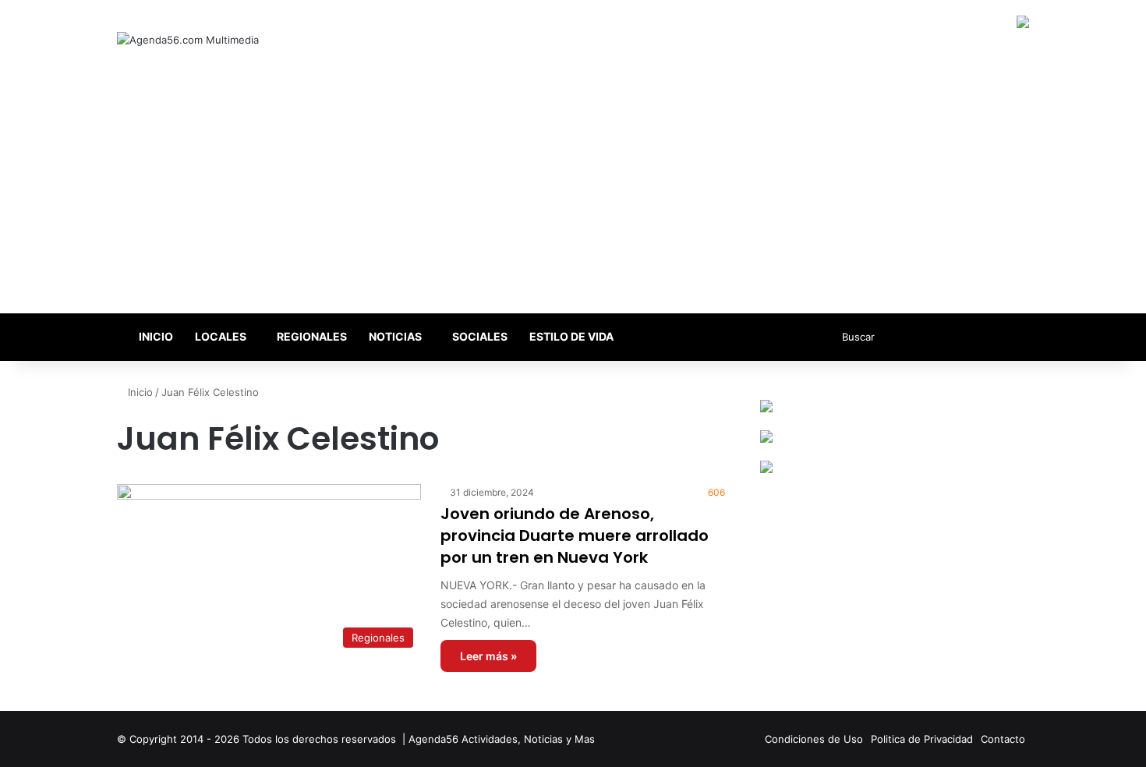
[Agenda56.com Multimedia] (188, 39)
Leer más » (488, 656)
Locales (220, 336)
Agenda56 (433, 739)
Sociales (480, 336)
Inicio (154, 336)
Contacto (1003, 739)
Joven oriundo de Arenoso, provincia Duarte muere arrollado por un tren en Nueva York (574, 535)
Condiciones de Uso (814, 739)
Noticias (395, 336)
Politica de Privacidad (922, 739)
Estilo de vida (571, 336)
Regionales (312, 336)
